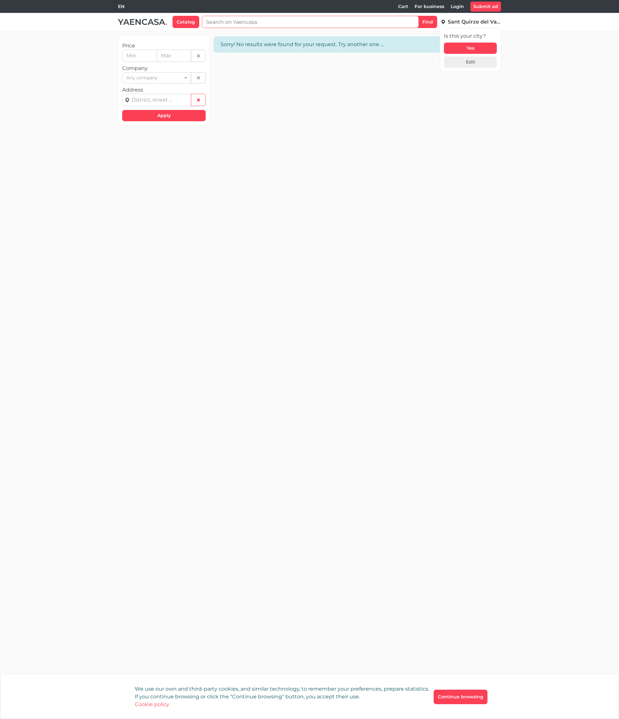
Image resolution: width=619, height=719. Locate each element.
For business (429, 6)
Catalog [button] (186, 22)
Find (427, 22)
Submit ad (485, 6)
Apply (164, 115)
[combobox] (121, 6)
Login (457, 6)
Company (135, 68)
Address (132, 90)
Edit (470, 62)
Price (128, 46)
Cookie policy (152, 704)
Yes (470, 48)
